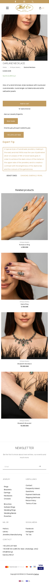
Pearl (39, 175)
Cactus (36, 574)
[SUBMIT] (39, 466)
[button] (11, 121)
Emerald (33, 175)
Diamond (24, 175)
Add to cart (24, 103)
